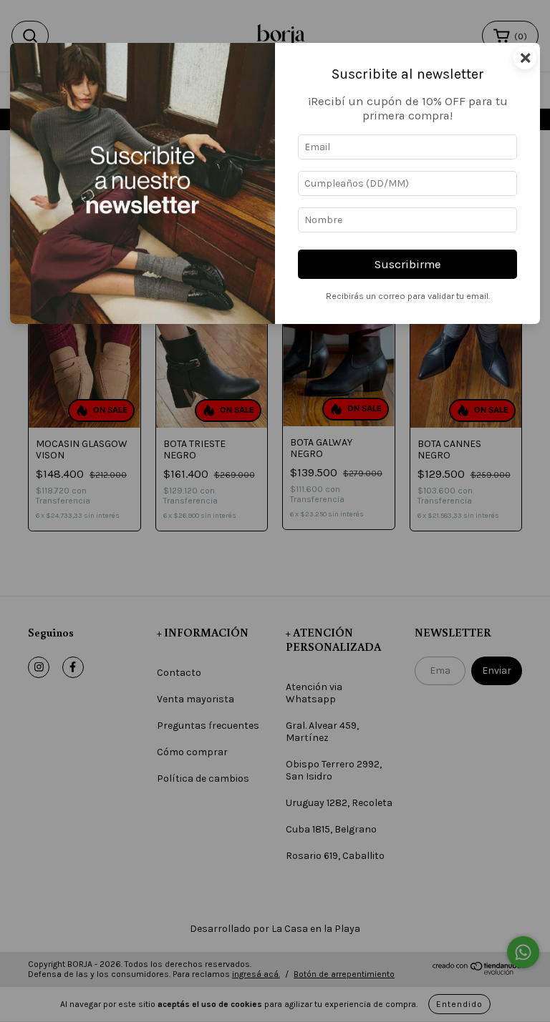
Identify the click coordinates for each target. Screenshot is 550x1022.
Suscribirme (408, 264)
